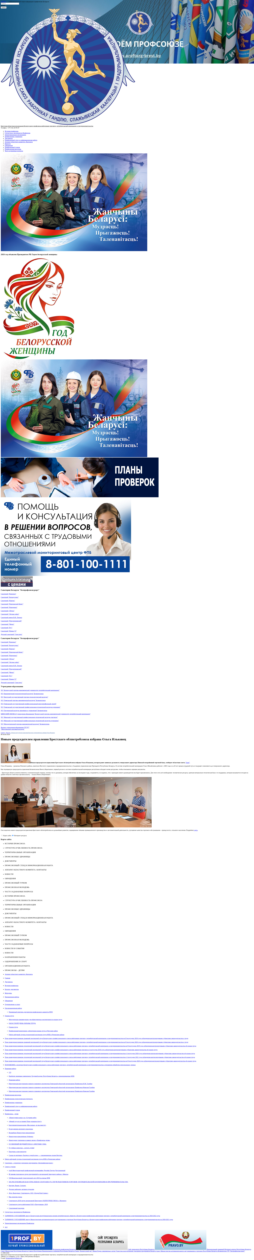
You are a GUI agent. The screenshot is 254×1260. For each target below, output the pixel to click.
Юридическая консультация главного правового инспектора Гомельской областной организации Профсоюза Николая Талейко (52, 1087)
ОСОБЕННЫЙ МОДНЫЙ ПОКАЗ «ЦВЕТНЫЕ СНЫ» (28, 1144)
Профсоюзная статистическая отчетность (19, 1099)
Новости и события (14, 948)
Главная (7, 978)
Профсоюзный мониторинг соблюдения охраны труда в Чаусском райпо (33, 1031)
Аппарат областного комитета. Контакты (19, 142)
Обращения (9, 145)
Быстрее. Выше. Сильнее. (17, 1185)
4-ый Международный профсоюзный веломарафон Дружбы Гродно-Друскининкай (37, 1170)
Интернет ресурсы (20, 835)
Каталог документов (12, 989)
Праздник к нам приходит (17, 1151)
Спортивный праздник (16, 1208)
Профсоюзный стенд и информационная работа (21, 140)
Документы (9, 138)
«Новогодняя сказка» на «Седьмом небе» (23, 1118)
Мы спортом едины (15, 1197)
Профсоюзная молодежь (13, 149)
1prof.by (3, 1)
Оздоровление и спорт (16, 962)
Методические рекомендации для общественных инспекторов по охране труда (35, 1019)
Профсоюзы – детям (15, 970)
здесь (196, 830)
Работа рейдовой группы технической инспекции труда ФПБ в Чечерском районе (36, 1035)
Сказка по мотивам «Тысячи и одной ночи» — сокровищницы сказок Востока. (35, 1155)
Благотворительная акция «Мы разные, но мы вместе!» (27, 1125)
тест (6, 1227)
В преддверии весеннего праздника (21, 1129)
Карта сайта (7, 835)
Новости (8, 144)
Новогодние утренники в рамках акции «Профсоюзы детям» (29, 1140)
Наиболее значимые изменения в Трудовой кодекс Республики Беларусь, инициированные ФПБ (41, 1076)
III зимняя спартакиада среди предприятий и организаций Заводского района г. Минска (38, 1174)
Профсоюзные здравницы (13, 136)
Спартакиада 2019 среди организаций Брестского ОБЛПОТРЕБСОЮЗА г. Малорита (37, 1201)
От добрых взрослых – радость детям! (21, 1148)
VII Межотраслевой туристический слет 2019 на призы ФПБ (29, 1178)
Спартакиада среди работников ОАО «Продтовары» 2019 (28, 1204)
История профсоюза (11, 131)
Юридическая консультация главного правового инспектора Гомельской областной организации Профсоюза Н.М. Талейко (50, 1084)
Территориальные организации (15, 135)
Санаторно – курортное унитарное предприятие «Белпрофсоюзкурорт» (29, 1163)
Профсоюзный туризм (12, 147)
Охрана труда (9, 1016)
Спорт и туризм (10, 1167)
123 (10, 1072)
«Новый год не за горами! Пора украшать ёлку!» (25, 1121)
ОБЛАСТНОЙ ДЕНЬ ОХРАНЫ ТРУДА (22, 1023)
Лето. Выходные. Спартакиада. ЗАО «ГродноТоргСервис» (28, 1193)
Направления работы (15, 957)
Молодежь (8, 993)
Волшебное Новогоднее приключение (22, 1133)
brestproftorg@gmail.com (14, 1258)
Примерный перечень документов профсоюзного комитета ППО (31, 1012)
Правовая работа (10, 1068)
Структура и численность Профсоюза (17, 133)
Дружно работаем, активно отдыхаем (21, 1189)
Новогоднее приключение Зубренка (21, 1136)
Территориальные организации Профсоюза (19, 1223)
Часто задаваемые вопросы (14, 151)
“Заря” (187, 762)
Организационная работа (17, 966)
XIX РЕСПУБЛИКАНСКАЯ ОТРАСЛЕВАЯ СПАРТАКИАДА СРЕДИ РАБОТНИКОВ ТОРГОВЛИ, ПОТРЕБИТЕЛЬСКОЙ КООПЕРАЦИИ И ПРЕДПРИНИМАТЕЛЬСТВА (68, 1182)
